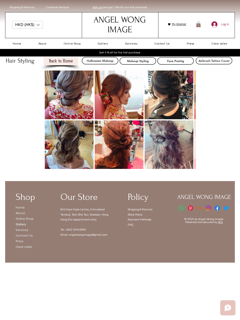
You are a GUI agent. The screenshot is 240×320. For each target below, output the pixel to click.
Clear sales (24, 247)
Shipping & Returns (22, 7)
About (20, 213)
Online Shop (25, 219)
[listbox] (27, 25)
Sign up (97, 7)
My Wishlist (179, 24)
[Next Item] (187, 119)
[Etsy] (199, 208)
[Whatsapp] (181, 208)
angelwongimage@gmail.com (88, 234)
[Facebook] (217, 208)
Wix (220, 222)
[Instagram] (208, 208)
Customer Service (57, 7)
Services (22, 230)
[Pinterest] (190, 208)
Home (20, 207)
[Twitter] (226, 208)
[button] (27, 25)
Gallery (21, 224)
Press (19, 241)
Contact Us (24, 236)
